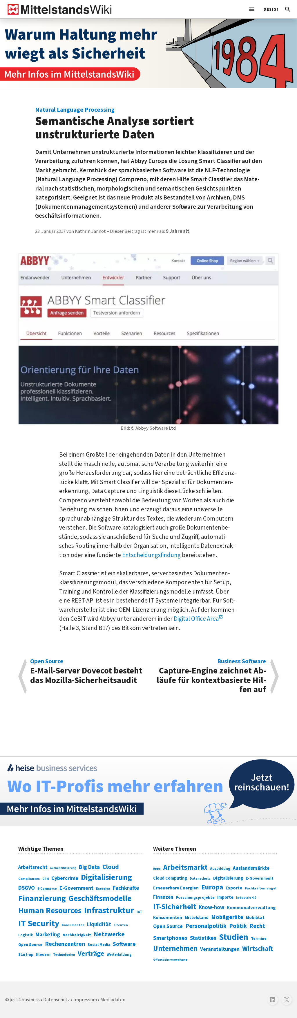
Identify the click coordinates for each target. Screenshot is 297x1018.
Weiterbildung (119, 954)
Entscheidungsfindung (151, 555)
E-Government (76, 888)
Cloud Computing (170, 878)
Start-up (25, 954)
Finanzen (163, 897)
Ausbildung (220, 868)
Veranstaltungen (220, 949)
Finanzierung (42, 898)
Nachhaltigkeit (77, 935)
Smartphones (170, 938)
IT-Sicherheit (174, 907)
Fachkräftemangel (260, 888)
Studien (233, 937)
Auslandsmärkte (251, 868)
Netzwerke (109, 934)
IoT (139, 912)
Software (124, 944)
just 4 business (25, 999)
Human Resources (50, 910)
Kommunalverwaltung (251, 907)
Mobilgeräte (227, 917)
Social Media (99, 944)
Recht (257, 926)
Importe (225, 897)
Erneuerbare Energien (176, 888)
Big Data (89, 867)
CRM (45, 879)
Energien (103, 889)
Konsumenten (73, 925)
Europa (212, 887)
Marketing (47, 935)
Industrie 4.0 (246, 897)
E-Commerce (47, 889)
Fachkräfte (126, 888)
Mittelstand (197, 918)
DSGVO (26, 888)
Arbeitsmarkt (185, 867)
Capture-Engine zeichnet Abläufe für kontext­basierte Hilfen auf (211, 676)
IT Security (38, 924)
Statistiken (203, 938)
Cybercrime (64, 878)
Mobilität (255, 917)
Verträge (91, 953)
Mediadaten (112, 999)
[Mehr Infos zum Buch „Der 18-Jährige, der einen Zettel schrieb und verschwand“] (148, 53)
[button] (287, 9)
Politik (238, 926)
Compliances (29, 878)
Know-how (211, 907)
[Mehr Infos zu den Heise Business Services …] (148, 791)
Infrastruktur (109, 911)
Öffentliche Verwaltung (170, 959)
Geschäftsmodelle (99, 898)
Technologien (64, 954)
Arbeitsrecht (33, 867)
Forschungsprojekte (195, 897)
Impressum (85, 999)
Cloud (110, 866)
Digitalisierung (106, 877)
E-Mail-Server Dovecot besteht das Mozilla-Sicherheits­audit (86, 672)
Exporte (234, 888)
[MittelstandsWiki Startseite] (58, 9)
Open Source (30, 944)
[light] (269, 9)
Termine (259, 939)
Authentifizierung (63, 868)
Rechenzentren (65, 944)
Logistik (25, 935)
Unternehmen (175, 949)
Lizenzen (121, 925)
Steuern (43, 954)
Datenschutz (200, 878)
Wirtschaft (257, 948)
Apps (157, 868)
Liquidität (99, 925)
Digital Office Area (196, 618)
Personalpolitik (206, 926)
